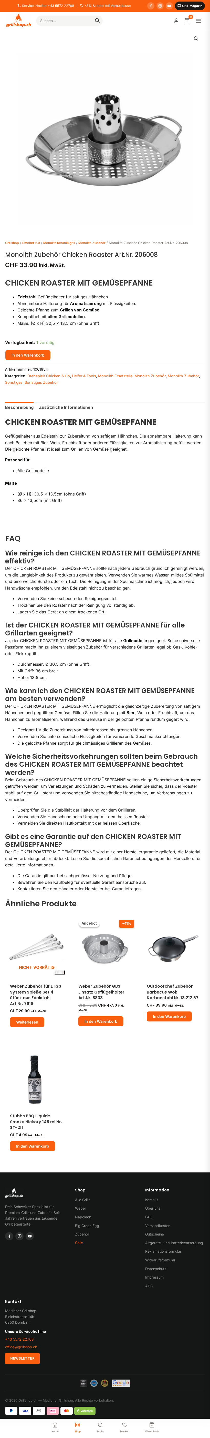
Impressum (154, 1277)
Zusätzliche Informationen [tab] (66, 407)
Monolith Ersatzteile (115, 376)
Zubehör (82, 1234)
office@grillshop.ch (21, 1347)
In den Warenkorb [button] (101, 1021)
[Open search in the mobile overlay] (69, 21)
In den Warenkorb (28, 355)
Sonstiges (14, 382)
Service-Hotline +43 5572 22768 (48, 6)
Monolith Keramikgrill (59, 243)
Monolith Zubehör (92, 243)
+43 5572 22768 (19, 1339)
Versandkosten (157, 1225)
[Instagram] (160, 5)
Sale (79, 1243)
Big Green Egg (87, 1225)
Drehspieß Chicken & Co (48, 376)
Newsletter (22, 1358)
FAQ (148, 1217)
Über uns (152, 1208)
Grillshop (12, 243)
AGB (149, 1286)
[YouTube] (169, 5)
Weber (80, 1208)
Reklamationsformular (163, 1251)
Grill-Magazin (192, 6)
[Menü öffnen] (199, 21)
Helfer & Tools (84, 376)
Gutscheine (154, 1234)
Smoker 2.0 (31, 243)
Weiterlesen (27, 1022)
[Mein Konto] (176, 21)
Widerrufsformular (160, 1260)
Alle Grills (82, 1200)
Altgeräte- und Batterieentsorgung (174, 1243)
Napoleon (83, 1217)
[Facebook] (150, 5)
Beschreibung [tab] (19, 407)
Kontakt (151, 1200)
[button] (196, 38)
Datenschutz (155, 1269)
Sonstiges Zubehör (41, 382)
